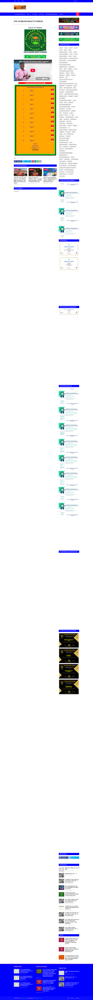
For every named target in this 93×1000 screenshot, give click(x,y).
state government (62, 174)
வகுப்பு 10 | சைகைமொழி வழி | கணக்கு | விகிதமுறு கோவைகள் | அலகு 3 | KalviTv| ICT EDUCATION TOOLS (50, 179)
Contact (22, 1)
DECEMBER (71, 96)
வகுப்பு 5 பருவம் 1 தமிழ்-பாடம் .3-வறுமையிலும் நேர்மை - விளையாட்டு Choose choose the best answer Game (49, 989)
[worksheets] (64, 860)
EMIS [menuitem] (28, 14)
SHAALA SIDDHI (62, 161)
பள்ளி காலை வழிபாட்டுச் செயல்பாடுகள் (66, 79)
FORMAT (73, 132)
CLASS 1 (71, 54)
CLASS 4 (60, 50)
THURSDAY (73, 75)
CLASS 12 (75, 85)
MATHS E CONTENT (63, 56)
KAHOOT (73, 106)
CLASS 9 (75, 47)
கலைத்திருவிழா (62, 176)
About (19, 1)
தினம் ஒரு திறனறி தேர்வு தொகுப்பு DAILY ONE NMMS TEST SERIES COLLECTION (71, 887)
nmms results (62, 89)
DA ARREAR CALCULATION (64, 111)
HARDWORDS (69, 85)
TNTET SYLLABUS (62, 125)
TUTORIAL (69, 125)
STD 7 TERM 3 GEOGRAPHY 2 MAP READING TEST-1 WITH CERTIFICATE (26, 978)
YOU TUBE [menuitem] (41, 14)
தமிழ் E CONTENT (62, 60)
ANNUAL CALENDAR (63, 129)
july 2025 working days (69, 169)
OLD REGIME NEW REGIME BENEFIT (65, 153)
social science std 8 (69, 171)
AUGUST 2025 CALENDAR (64, 138)
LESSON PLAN (62, 108)
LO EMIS (60, 134)
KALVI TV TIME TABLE (63, 62)
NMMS (70, 50)
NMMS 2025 (70, 102)
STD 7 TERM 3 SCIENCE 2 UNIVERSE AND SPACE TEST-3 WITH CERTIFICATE (71, 929)
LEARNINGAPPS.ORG (63, 66)
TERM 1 (65, 68)
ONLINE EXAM (71, 66)
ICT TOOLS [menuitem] (34, 14)
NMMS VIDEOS (62, 85)
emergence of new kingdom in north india (67, 167)
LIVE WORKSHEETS (62, 81)
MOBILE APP (61, 117)
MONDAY (68, 75)
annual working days (72, 165)
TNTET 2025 (68, 121)
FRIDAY (72, 73)
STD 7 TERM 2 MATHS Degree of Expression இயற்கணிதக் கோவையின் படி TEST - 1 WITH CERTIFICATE (72, 921)
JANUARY (76, 96)
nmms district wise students (71, 89)
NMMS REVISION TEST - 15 (70, 873)
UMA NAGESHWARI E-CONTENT (65, 100)
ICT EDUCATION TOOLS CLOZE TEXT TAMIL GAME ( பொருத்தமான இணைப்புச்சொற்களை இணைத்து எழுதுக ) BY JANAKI (72, 957)
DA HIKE (60, 102)
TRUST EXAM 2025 (62, 165)
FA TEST (74, 100)
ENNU (75, 87)
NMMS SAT (70, 68)
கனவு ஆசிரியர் (70, 174)
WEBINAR (75, 125)
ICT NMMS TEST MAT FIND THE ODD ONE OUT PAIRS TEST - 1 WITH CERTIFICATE (71, 881)
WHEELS (60, 87)
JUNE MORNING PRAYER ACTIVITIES (71, 94)
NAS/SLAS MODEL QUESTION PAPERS (66, 83)
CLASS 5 (75, 54)
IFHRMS (60, 119)
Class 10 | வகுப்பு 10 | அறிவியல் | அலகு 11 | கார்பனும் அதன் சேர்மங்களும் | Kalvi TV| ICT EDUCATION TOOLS (35, 179)
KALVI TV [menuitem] (61, 14)
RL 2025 (60, 159)
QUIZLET (71, 113)
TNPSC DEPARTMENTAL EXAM (65, 104)
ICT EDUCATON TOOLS (19, 24)
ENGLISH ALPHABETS (63, 144)
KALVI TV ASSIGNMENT (72, 60)
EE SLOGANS (65, 113)
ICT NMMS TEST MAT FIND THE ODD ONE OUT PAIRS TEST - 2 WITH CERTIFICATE (71, 914)
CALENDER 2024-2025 (63, 142)
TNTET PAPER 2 (70, 123)
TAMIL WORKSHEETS (69, 92)
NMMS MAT (61, 77)
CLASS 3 (75, 52)
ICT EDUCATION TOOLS (73, 58)
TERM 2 (65, 50)
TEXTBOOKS (61, 73)
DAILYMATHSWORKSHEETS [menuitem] (52, 14)
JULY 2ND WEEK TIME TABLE (64, 106)
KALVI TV (18, 18)
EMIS (76, 83)
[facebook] (74, 1)
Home (15, 1)
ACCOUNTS (68, 108)
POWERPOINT (62, 121)
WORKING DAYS (70, 134)
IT (69, 115)
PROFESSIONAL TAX (63, 155)
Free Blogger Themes (38, 998)
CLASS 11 (61, 94)
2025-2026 (68, 136)
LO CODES (61, 148)
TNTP (60, 113)
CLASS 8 (65, 47)
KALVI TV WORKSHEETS (63, 54)
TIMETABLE (73, 111)
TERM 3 (60, 68)
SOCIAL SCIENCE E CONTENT (64, 64)
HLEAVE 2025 (65, 146)
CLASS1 (70, 142)
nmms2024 (61, 92)
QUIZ (66, 77)
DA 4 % (76, 117)
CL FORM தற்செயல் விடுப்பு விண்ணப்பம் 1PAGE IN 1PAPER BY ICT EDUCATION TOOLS (71, 894)
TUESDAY (67, 73)
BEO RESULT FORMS (72, 129)
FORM (72, 115)
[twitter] (76, 1)
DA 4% (66, 115)
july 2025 (61, 169)
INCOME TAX (66, 119)
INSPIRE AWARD (73, 146)
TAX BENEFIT (69, 161)
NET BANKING (62, 150)
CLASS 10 (18, 158)
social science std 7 (63, 127)
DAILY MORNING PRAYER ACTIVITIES (66, 71)
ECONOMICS (68, 132)
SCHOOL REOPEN (74, 159)
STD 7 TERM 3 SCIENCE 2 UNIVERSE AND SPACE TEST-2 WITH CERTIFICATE (26, 984)
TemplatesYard (24, 998)
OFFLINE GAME (73, 119)
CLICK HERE (52, 90)
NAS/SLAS (61, 115)
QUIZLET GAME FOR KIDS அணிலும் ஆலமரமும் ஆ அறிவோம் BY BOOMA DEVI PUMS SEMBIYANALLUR (72, 949)
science (75, 68)
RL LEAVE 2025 (67, 159)
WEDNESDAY (61, 75)
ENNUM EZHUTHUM (68, 87)
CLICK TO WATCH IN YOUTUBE (34, 83)
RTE (64, 134)
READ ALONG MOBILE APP (64, 157)
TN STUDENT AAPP (63, 163)
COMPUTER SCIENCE (69, 117)
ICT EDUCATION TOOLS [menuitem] (20, 14)
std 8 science (61, 136)
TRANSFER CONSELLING (72, 163)
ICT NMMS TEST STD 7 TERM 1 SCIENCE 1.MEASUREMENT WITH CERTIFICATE (72, 907)
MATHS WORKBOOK (69, 148)
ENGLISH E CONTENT (63, 52)
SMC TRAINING (62, 98)
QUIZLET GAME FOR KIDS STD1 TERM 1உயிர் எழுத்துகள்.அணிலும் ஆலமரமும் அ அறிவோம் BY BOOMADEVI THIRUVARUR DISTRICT (71, 941)
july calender (61, 171)
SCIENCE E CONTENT (63, 58)
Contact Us (77, 998)
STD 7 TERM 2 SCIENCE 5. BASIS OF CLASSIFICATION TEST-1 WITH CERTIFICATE (71, 901)
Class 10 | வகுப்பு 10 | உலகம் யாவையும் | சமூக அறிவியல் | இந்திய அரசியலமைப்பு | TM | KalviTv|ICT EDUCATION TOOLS (20, 180)
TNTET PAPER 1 (62, 123)
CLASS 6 (69, 56)
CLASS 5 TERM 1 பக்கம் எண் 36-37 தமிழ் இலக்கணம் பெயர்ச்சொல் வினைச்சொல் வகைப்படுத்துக (49, 982)
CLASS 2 (74, 56)
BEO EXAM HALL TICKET (63, 140)
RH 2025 (72, 157)
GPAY (60, 146)
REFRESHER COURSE (63, 96)
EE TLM (65, 102)
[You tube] (74, 860)
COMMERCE (61, 132)
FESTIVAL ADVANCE (72, 144)
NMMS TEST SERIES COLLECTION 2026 (72, 868)
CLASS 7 (70, 52)
